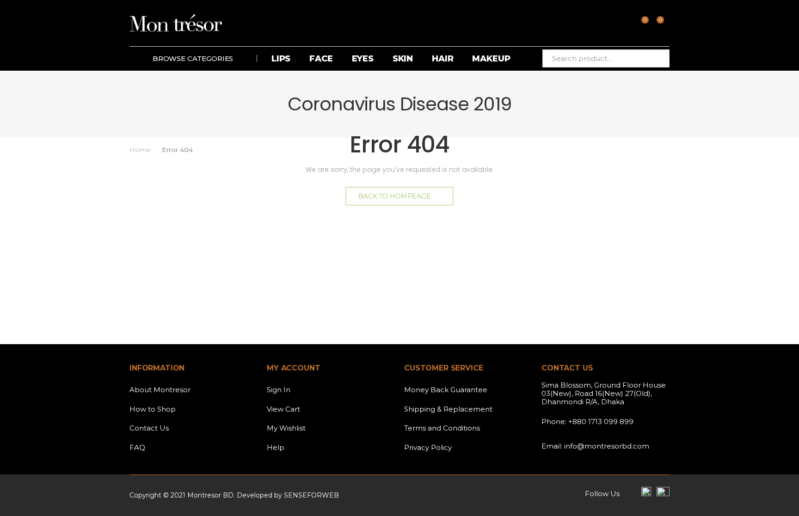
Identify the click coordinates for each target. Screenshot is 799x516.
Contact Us (149, 428)
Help (275, 447)
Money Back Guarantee (445, 389)
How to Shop (152, 409)
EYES (363, 59)
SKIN (403, 59)
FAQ (137, 447)
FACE (320, 59)
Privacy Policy (428, 447)
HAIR (442, 59)
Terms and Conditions (442, 428)
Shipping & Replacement (448, 409)
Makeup (491, 59)
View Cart (283, 409)
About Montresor (160, 389)
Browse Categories (193, 58)
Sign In (278, 389)
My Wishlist (286, 428)
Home (140, 150)
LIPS (280, 59)
